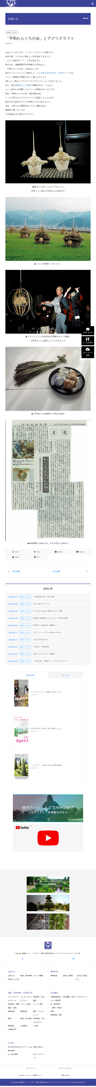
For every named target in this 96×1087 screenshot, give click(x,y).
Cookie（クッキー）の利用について (30, 1075)
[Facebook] (22, 958)
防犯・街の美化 (26, 1018)
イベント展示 (38, 1004)
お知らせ (11, 976)
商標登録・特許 (56, 1015)
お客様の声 (12, 1029)
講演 (9, 1018)
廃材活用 (23, 1011)
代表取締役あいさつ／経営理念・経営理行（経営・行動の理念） (56, 1004)
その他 (35, 1026)
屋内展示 (11, 1026)
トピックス (65, 675)
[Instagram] (73, 958)
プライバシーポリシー (65, 1068)
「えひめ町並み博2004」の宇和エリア (52, 73)
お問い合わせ (38, 1047)
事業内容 (54, 976)
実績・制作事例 (26, 976)
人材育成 (23, 1026)
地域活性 (11, 1011)
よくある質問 (13, 1054)
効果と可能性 (68, 976)
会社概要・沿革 (69, 997)
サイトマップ (30, 1068)
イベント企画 (25, 1004)
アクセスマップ (81, 997)
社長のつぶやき (13, 979)
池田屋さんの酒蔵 (23, 85)
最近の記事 (30, 675)
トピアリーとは (26, 1047)
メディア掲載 (38, 976)
